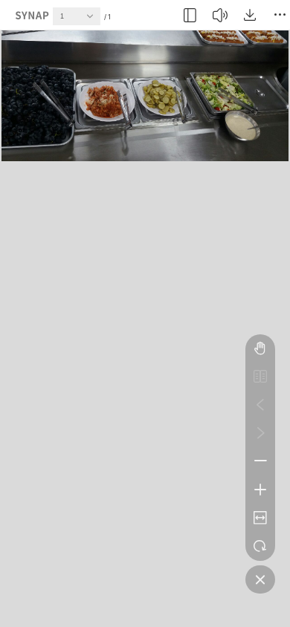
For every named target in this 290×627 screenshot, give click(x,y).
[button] (94, 20)
